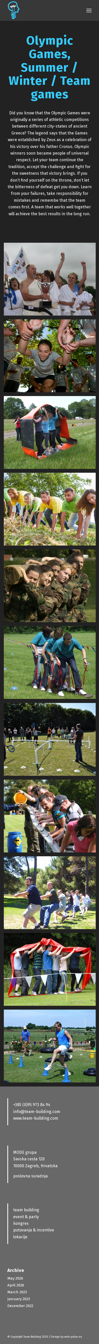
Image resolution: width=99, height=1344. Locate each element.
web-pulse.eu (73, 1336)
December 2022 (20, 1306)
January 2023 (18, 1299)
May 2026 (15, 1278)
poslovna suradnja (30, 1176)
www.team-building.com (35, 1118)
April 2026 (15, 1285)
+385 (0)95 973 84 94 (31, 1104)
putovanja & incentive (33, 1230)
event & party (26, 1216)
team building (26, 1209)
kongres (21, 1223)
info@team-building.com (36, 1111)
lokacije (20, 1236)
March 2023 (17, 1292)
